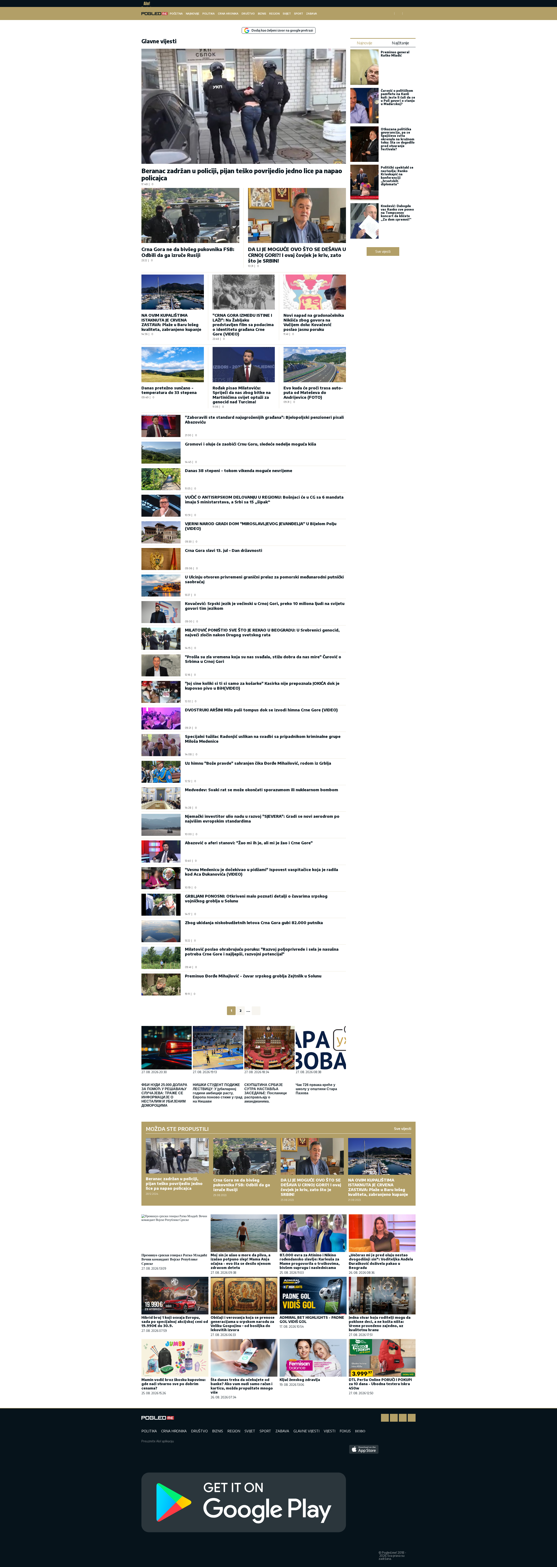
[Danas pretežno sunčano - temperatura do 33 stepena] (172, 364)
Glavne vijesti (306, 1431)
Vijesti (329, 1431)
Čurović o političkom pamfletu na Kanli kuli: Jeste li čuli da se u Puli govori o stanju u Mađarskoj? (398, 97)
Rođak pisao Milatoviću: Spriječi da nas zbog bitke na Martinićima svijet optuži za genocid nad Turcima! (242, 394)
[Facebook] (385, 1418)
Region (274, 13)
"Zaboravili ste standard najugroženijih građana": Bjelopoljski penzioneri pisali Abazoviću (264, 419)
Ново (360, 1431)
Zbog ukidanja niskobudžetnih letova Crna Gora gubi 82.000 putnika (254, 922)
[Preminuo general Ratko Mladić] (364, 67)
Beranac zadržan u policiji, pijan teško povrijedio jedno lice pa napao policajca (241, 174)
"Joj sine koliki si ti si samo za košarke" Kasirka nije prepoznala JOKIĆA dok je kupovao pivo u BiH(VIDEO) (262, 685)
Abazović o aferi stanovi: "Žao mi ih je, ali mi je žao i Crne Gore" (249, 842)
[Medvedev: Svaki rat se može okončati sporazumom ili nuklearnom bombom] (161, 798)
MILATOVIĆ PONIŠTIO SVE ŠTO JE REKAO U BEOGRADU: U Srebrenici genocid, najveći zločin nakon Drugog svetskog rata (262, 632)
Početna (176, 13)
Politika (208, 13)
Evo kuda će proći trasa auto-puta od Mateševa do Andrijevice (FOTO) (313, 392)
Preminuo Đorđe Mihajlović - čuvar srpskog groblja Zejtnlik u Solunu (253, 975)
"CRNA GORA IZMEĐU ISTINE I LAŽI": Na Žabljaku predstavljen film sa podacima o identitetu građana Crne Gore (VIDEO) (243, 324)
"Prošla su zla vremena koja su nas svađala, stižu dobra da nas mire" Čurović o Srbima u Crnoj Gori (263, 659)
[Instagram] (394, 1418)
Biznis (262, 13)
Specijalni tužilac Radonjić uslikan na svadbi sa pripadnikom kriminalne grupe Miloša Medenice (263, 739)
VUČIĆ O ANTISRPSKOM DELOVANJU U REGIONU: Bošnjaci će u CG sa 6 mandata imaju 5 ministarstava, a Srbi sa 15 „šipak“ (264, 499)
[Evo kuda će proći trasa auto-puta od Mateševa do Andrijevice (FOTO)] (315, 364)
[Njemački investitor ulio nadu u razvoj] (161, 825)
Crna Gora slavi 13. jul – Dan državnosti (223, 550)
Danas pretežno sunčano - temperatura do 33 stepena (169, 390)
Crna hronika (228, 13)
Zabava (311, 13)
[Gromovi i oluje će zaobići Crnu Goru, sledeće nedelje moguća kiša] (161, 453)
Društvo (248, 13)
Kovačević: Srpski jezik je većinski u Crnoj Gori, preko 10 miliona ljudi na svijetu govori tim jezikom (264, 606)
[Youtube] (412, 1418)
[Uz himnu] (161, 772)
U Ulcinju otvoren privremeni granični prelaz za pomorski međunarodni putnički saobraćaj (264, 579)
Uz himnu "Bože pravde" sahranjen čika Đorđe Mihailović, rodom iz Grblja (258, 763)
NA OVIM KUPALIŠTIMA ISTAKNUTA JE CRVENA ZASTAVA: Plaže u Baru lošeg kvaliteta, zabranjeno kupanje (171, 322)
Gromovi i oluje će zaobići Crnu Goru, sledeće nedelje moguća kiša (250, 443)
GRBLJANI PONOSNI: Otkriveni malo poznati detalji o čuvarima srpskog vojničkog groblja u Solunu (256, 898)
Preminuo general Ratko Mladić (395, 53)
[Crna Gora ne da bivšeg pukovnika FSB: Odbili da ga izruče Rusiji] (190, 215)
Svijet (287, 13)
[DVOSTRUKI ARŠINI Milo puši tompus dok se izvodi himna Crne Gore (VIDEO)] (161, 718)
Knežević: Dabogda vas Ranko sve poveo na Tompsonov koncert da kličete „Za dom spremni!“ (397, 212)
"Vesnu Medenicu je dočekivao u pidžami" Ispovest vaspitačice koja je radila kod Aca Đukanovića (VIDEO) (261, 872)
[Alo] (145, 3)
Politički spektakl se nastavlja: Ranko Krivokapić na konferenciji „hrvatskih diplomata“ (397, 176)
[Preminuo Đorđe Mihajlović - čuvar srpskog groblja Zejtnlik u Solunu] (161, 985)
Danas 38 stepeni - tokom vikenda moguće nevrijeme (238, 470)
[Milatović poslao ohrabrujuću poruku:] (161, 958)
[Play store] (243, 1502)
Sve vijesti (383, 251)
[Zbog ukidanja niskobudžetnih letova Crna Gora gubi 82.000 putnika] (161, 931)
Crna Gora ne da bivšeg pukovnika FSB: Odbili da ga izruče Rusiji (187, 252)
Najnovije (192, 13)
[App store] (364, 1502)
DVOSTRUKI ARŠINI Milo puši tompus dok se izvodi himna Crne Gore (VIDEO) (261, 709)
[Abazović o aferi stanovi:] (161, 851)
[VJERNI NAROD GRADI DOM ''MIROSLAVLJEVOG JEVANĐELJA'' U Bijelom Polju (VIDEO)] (161, 532)
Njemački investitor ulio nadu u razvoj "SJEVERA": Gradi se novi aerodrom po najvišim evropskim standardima (262, 818)
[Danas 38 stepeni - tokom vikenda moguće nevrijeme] (161, 479)
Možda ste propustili (177, 1128)
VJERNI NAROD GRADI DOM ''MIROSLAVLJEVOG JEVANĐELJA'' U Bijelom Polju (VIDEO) (260, 526)
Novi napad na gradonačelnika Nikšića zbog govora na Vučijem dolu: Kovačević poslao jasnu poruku (314, 322)
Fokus (345, 1431)
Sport (298, 13)
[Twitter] (403, 1418)
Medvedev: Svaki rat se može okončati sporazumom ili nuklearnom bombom (261, 789)
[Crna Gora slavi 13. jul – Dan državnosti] (161, 559)
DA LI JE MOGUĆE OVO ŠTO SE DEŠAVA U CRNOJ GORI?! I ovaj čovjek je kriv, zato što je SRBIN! (297, 255)
